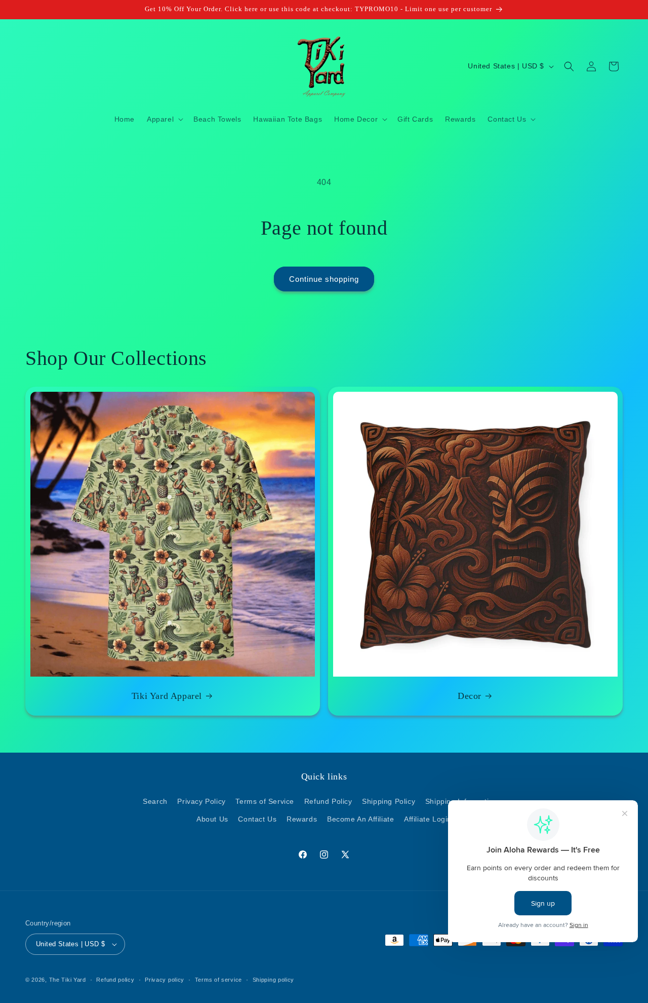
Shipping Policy (388, 802)
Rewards (302, 819)
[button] (164, 119)
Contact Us (257, 819)
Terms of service (218, 979)
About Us (212, 819)
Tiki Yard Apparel (167, 696)
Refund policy (115, 979)
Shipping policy (274, 979)
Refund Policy (328, 802)
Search (155, 802)
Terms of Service (264, 802)
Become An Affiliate (360, 819)
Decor (469, 696)
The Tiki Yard (67, 980)
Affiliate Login (428, 819)
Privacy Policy (201, 802)
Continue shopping (324, 279)
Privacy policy (164, 979)
